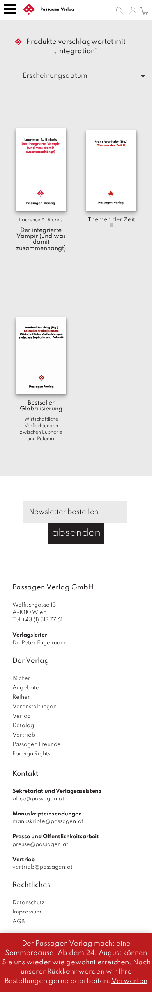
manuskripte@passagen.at (47, 821)
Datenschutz (28, 902)
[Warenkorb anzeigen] (144, 10)
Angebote (25, 687)
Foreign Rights (31, 753)
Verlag (21, 716)
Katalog (23, 725)
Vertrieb (23, 735)
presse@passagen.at (40, 844)
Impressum (26, 912)
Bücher (21, 678)
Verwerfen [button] (129, 981)
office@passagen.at (38, 798)
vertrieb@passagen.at (42, 867)
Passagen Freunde (36, 744)
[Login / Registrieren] (133, 10)
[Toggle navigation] (9, 9)
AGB (18, 921)
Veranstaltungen (34, 706)
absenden (76, 533)
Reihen (21, 697)
